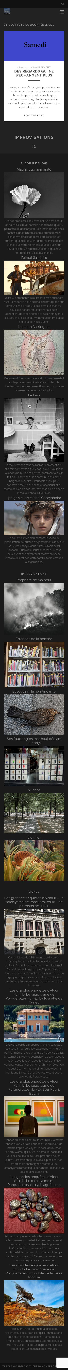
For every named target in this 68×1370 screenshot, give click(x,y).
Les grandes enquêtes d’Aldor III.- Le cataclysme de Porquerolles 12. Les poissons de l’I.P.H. (34, 902)
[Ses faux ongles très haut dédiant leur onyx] (34, 785)
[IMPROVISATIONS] (7, 12)
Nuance (34, 790)
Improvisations (34, 137)
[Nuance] (34, 832)
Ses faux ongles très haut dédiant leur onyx (34, 741)
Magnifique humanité (34, 169)
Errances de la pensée (34, 639)
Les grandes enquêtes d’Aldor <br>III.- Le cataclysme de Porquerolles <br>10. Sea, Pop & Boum (34, 1087)
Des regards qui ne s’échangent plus (34, 73)
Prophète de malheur (34, 580)
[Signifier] (34, 879)
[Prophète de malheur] (34, 634)
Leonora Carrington (34, 327)
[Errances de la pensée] (34, 686)
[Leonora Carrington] (34, 374)
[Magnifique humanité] (34, 216)
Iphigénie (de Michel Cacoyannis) (34, 498)
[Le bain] (34, 461)
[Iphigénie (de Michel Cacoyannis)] (34, 534)
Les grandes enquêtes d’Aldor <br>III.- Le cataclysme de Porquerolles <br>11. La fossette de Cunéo (34, 996)
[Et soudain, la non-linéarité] (34, 733)
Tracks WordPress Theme (20, 1366)
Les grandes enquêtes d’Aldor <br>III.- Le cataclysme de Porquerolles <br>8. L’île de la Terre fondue (34, 1271)
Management (42, 67)
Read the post (34, 115)
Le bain (34, 395)
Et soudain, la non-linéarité (34, 691)
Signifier (34, 837)
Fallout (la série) (34, 258)
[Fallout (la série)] (34, 293)
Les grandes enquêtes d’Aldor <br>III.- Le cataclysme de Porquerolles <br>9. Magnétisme (34, 1181)
